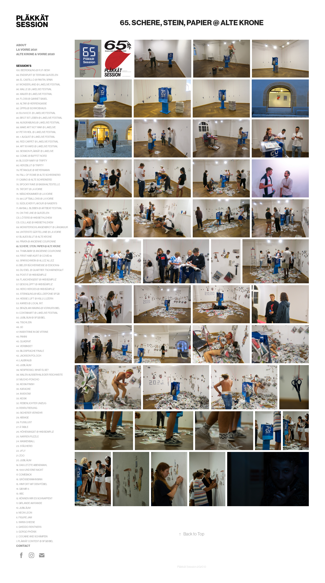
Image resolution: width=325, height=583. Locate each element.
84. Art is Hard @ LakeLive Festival (37, 146)
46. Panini (21, 336)
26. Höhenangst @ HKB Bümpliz (35, 432)
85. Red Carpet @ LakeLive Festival (37, 141)
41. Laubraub (23, 360)
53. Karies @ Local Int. (29, 303)
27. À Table (22, 427)
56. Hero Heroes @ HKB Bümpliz (35, 289)
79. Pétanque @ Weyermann (33, 170)
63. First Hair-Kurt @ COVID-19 (34, 256)
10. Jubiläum (23, 508)
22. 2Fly (20, 451)
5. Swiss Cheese (25, 522)
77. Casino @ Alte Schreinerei (34, 179)
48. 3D (19, 327)
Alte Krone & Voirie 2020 (35, 54)
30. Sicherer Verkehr (29, 413)
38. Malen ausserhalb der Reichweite (39, 374)
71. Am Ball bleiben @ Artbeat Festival (39, 208)
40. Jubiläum (23, 365)
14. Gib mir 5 (22, 489)
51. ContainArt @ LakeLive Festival (37, 313)
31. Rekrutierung (26, 408)
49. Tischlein (24, 322)
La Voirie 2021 (26, 49)
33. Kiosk (21, 398)
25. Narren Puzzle (27, 436)
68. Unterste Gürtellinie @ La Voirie (38, 232)
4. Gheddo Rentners (28, 527)
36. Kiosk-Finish (25, 384)
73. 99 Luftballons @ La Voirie (35, 198)
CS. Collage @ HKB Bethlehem (34, 222)
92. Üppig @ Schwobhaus (31, 108)
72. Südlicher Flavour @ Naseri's (36, 203)
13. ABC (20, 493)
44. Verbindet (24, 346)
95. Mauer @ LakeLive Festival (34, 94)
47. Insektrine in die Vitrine (32, 332)
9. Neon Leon (24, 512)
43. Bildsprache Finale (30, 351)
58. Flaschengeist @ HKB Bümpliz (36, 279)
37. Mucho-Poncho (27, 379)
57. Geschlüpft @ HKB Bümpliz (34, 284)
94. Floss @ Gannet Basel (32, 99)
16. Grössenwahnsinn (29, 479)
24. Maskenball (25, 441)
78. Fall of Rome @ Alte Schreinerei (38, 175)
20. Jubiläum (23, 460)
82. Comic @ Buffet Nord (31, 156)
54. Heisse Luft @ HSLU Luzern (34, 298)
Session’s (23, 66)
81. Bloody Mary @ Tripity (31, 160)
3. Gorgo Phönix (26, 531)
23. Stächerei (24, 446)
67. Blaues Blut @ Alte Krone (34, 236)
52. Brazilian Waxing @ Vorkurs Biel (38, 308)
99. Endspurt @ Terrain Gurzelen (37, 75)
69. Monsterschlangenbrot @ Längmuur (42, 227)
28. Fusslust (24, 422)
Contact (23, 546)
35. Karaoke (23, 389)
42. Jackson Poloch (28, 355)
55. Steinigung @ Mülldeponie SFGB (37, 294)
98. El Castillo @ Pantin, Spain (34, 79)
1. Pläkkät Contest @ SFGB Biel (34, 541)
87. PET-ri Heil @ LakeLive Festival (36, 132)
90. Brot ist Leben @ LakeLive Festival (39, 118)
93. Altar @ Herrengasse (31, 103)
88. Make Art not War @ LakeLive (36, 127)
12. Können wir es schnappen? (34, 498)
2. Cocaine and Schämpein (32, 536)
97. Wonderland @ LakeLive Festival (38, 84)
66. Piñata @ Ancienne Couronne (36, 241)
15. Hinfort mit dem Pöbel (31, 484)
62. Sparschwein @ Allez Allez (35, 260)
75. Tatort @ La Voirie (29, 189)
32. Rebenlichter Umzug (31, 403)
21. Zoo (20, 455)
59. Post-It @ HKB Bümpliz (31, 275)
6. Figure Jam (24, 517)
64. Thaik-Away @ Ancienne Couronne (38, 251)
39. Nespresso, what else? (32, 370)
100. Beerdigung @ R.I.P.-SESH (33, 70)
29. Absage (22, 417)
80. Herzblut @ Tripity (30, 165)
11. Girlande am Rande (29, 503)
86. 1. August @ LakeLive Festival (35, 137)
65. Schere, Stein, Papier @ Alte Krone (38, 246)
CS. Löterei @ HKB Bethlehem (34, 217)
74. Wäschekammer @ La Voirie (34, 194)
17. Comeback (24, 474)
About (21, 45)
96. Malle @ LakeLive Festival (34, 89)
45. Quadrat (23, 341)
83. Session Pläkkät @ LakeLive (35, 151)
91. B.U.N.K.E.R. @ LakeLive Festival (36, 113)
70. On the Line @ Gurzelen (32, 213)
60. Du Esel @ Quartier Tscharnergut (40, 270)
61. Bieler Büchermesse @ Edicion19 (37, 265)
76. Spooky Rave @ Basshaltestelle (38, 184)
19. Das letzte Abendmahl (31, 465)
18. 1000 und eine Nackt (29, 470)
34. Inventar (23, 393)
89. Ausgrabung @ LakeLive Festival (38, 122)
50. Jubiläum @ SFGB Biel (30, 317)
